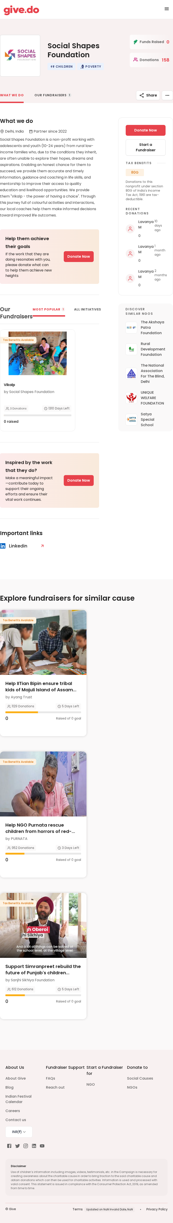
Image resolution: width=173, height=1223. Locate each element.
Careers (12, 1110)
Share (151, 95)
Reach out (55, 1087)
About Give (15, 1078)
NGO (90, 1084)
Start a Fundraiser (146, 147)
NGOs (132, 1087)
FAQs (50, 1078)
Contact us (15, 1119)
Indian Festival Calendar (18, 1099)
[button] (61, 66)
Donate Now (78, 256)
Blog (9, 1087)
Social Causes (140, 1078)
